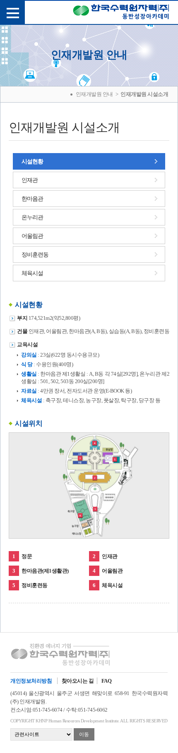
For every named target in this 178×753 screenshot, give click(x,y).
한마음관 (32, 199)
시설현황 (32, 161)
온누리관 (32, 217)
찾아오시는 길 (78, 681)
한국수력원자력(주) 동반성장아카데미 (121, 13)
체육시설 (32, 273)
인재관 (30, 180)
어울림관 (32, 236)
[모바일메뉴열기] (12, 12)
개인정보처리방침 (31, 681)
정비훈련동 (35, 255)
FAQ (106, 681)
